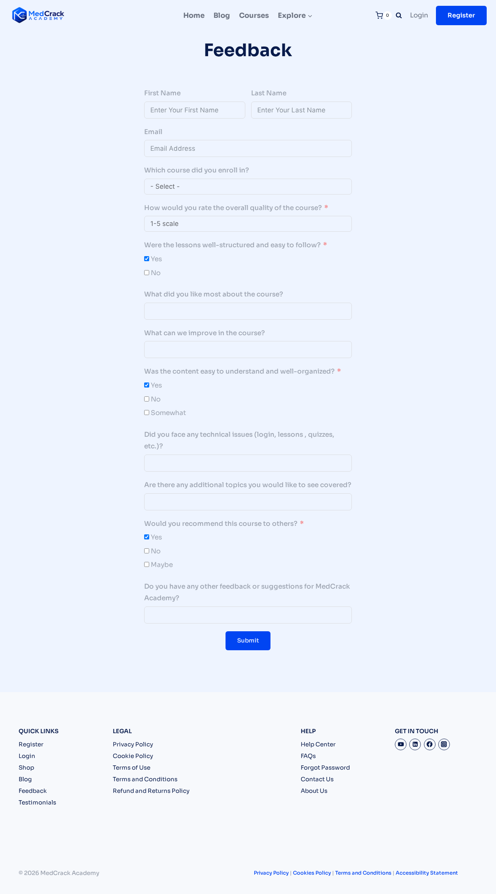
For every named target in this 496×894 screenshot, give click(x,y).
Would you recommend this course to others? (220, 524)
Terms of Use (131, 767)
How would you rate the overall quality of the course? (233, 208)
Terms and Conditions (145, 779)
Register (461, 15)
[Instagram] (444, 744)
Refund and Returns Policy (151, 790)
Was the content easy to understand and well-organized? (239, 371)
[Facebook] (430, 744)
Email (153, 132)
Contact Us (317, 779)
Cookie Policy (133, 756)
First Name (162, 93)
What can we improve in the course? (204, 333)
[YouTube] (400, 744)
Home (194, 15)
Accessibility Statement (427, 873)
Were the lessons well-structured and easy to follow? (232, 245)
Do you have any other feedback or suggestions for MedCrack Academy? (247, 592)
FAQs (308, 756)
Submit (248, 640)
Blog (222, 15)
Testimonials (37, 802)
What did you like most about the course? (213, 294)
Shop (26, 767)
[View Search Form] (399, 15)
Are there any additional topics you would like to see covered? (247, 485)
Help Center (318, 744)
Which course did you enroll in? (196, 170)
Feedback (33, 790)
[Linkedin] (415, 744)
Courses (254, 15)
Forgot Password (325, 767)
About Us (314, 790)
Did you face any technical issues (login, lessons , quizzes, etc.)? (239, 441)
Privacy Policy (133, 744)
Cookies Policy (312, 873)
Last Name (268, 93)
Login (419, 15)
